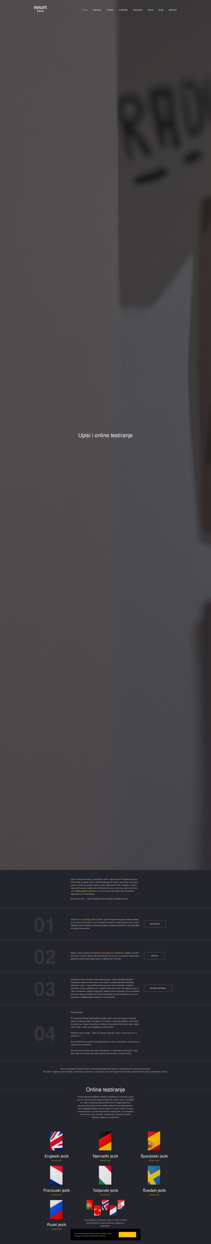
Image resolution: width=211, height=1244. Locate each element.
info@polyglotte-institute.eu (85, 891)
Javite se (154, 956)
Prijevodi (137, 10)
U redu (127, 1234)
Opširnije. (102, 1236)
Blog (161, 10)
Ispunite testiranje (158, 988)
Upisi (85, 10)
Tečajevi (97, 10)
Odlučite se (155, 924)
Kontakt (173, 10)
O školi (110, 10)
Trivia (150, 10)
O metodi (123, 10)
